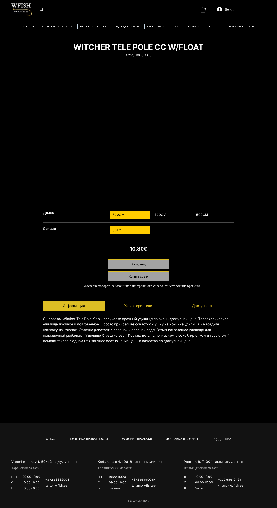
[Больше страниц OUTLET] (221, 27)
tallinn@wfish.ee (144, 485)
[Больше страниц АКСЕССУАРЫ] (167, 27)
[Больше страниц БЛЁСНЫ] (36, 27)
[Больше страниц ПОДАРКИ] (203, 27)
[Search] (41, 9)
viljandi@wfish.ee (230, 485)
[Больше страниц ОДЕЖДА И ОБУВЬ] (141, 27)
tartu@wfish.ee (56, 485)
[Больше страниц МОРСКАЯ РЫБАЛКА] (109, 27)
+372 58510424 (229, 479)
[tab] (74, 306)
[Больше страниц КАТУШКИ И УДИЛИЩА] (74, 27)
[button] (203, 9)
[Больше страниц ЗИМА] (182, 27)
